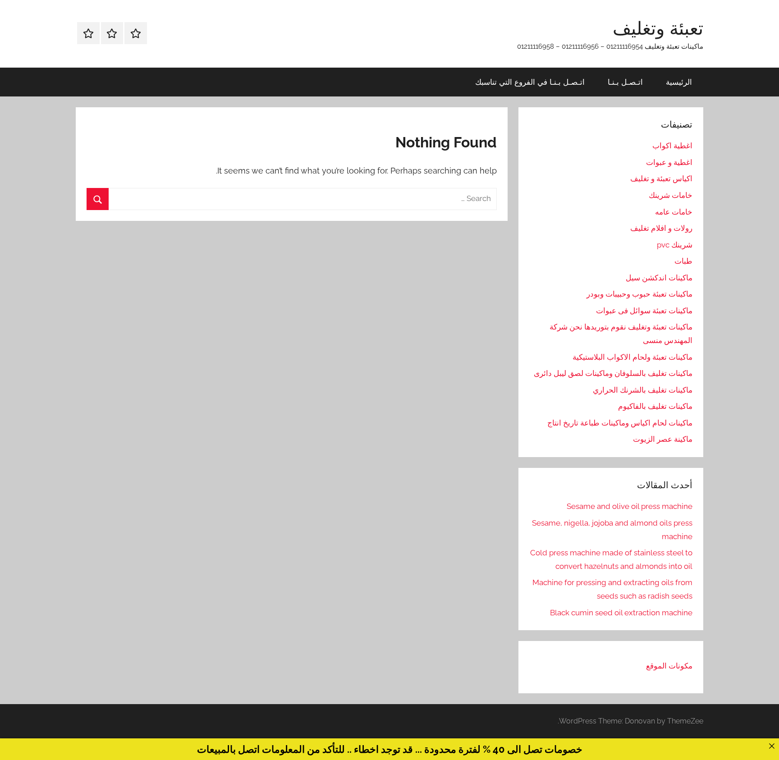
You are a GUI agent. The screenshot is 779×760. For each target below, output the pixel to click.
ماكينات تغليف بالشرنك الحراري (642, 389)
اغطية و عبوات (669, 162)
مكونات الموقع (669, 665)
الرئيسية (679, 82)
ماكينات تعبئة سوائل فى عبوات (644, 310)
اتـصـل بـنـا (625, 82)
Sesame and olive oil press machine (629, 506)
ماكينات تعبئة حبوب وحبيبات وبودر (639, 293)
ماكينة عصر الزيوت (662, 439)
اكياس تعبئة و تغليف (661, 178)
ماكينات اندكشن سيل (659, 277)
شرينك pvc (674, 244)
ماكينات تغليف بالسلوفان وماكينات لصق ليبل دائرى (613, 373)
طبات (683, 261)
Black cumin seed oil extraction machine (621, 612)
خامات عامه (673, 211)
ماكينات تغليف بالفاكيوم (655, 406)
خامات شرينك (670, 195)
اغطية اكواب (672, 145)
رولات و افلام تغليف (661, 228)
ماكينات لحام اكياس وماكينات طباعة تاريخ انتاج (619, 422)
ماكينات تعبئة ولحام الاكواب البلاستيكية (632, 357)
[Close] (771, 745)
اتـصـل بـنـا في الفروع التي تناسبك (530, 82)
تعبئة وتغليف (658, 28)
